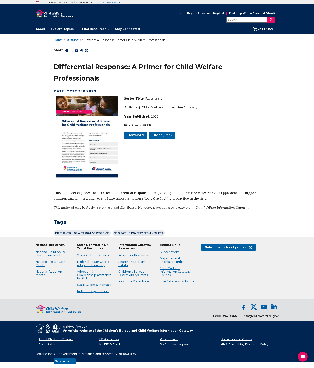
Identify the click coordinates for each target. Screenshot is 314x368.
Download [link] (134, 135)
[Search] (271, 20)
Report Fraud (169, 339)
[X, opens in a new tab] (253, 306)
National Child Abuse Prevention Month (51, 253)
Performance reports (174, 344)
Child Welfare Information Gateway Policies (175, 271)
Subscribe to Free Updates (223, 247)
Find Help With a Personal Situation (253, 13)
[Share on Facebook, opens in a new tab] (67, 51)
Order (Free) (162, 135)
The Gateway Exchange (177, 281)
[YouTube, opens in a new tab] (263, 306)
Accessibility (47, 344)
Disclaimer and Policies (236, 339)
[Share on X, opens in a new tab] (71, 51)
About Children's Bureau (56, 339)
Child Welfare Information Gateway (165, 330)
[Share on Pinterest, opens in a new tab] (86, 51)
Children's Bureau (116, 330)
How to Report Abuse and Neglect (200, 13)
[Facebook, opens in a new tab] (243, 306)
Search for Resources (133, 255)
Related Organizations (93, 291)
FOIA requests (109, 339)
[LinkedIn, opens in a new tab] (274, 306)
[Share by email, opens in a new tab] (76, 51)
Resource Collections (133, 281)
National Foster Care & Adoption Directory (93, 263)
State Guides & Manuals (94, 285)
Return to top (64, 361)
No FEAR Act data (111, 344)
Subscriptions (169, 252)
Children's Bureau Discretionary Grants (133, 273)
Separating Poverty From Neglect (138, 233)
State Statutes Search (93, 255)
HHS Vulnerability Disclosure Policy (244, 344)
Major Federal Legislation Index (172, 260)
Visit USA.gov (125, 354)
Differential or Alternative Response (82, 233)
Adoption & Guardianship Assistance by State (94, 275)
